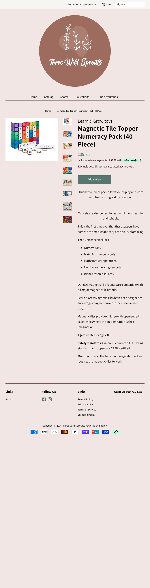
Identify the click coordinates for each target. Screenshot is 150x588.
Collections (83, 97)
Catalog (48, 97)
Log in (71, 4)
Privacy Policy (85, 404)
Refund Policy (85, 399)
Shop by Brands (108, 97)
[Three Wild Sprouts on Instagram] (50, 400)
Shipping (100, 166)
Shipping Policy (86, 414)
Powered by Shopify (96, 425)
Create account (88, 4)
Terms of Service (87, 409)
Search (64, 97)
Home (33, 97)
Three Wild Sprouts (73, 425)
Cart (108, 4)
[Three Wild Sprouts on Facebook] (44, 400)
